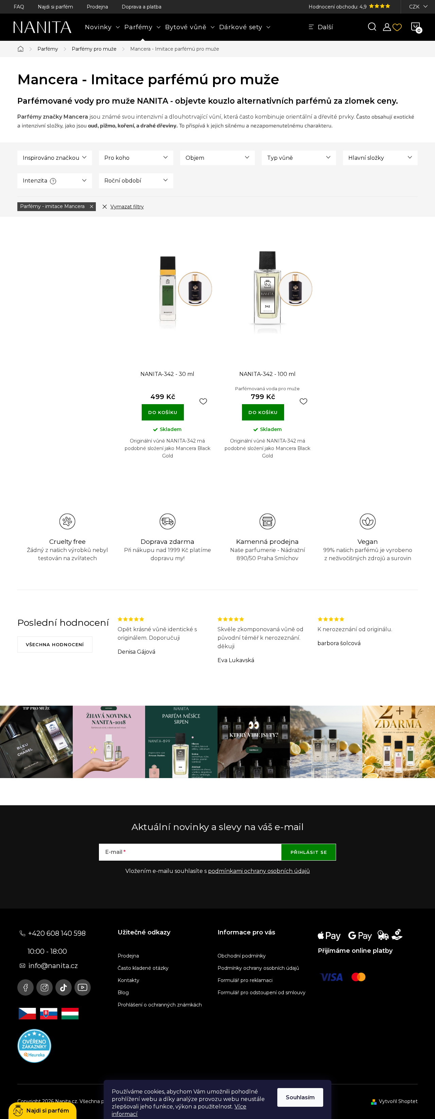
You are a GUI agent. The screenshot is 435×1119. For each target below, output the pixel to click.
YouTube (82, 987)
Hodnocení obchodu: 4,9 (338, 7)
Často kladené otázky (143, 968)
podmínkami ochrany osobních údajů (259, 871)
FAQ (19, 7)
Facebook (25, 987)
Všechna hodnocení (55, 644)
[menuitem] (102, 27)
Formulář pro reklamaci (245, 980)
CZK (414, 7)
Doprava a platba (141, 7)
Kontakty (128, 980)
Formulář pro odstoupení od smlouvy (262, 992)
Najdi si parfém (55, 7)
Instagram (44, 987)
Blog (123, 992)
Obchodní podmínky (242, 956)
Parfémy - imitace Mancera (53, 206)
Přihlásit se (309, 852)
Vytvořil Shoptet (398, 1101)
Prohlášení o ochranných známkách (160, 1005)
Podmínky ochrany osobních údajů (258, 968)
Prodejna (97, 7)
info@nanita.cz (53, 966)
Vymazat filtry (127, 207)
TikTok (63, 987)
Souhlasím (300, 1097)
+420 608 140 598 (57, 933)
